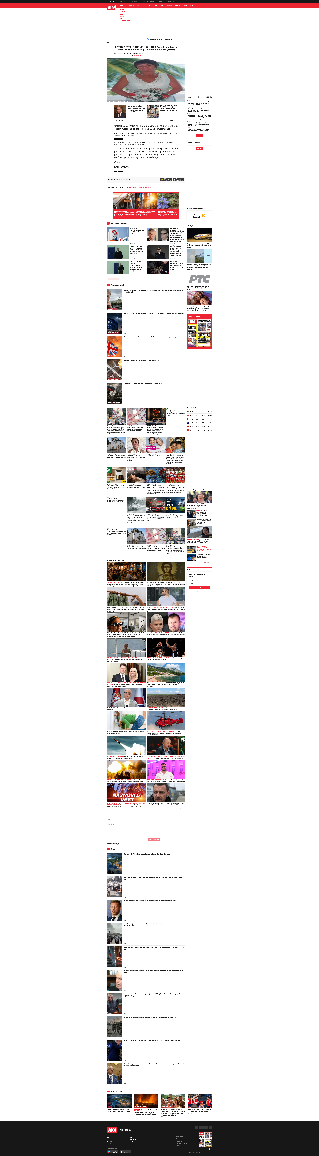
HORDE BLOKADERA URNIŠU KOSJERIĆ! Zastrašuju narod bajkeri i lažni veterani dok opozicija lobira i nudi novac (168, 108)
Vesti (138, 5)
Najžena (177, 5)
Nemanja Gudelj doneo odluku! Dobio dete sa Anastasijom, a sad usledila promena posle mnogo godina (198, 308)
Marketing (179, 1137)
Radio (191, 5)
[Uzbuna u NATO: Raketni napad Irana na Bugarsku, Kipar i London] (114, 863)
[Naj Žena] (143, 1)
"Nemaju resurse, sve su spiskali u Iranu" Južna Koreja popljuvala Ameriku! (150, 1017)
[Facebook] (196, 1127)
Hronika (150, 5)
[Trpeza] (151, 1)
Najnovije (123, 5)
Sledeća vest (173, 120)
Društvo (123, 9)
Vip (162, 5)
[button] (157, 55)
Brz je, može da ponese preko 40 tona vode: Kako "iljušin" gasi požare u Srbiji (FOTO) (199, 245)
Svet (121, 15)
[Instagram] (200, 1127)
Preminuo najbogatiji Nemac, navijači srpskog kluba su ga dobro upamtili (198, 130)
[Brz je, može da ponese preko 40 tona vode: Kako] (199, 235)
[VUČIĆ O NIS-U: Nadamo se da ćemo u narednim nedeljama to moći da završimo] (118, 234)
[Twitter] (210, 1127)
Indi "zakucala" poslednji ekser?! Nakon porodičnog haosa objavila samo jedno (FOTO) (198, 103)
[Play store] (166, 179)
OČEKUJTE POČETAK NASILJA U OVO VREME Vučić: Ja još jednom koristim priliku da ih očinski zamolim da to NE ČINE (136, 109)
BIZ (144, 5)
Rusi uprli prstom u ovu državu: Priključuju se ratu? (142, 360)
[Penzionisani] (171, 1)
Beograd (122, 17)
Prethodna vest (120, 120)
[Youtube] (206, 1127)
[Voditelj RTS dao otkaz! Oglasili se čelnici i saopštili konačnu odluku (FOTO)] (199, 278)
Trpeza (185, 5)
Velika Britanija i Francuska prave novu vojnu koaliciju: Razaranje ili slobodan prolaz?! (154, 313)
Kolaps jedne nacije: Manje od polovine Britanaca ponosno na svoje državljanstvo (152, 337)
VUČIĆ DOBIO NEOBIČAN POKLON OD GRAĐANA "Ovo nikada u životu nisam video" (177, 265)
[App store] (178, 179)
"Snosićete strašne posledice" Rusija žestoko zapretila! (143, 383)
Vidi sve (199, 135)
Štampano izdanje (126, 20)
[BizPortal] (122, 1)
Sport (156, 5)
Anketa (189, 569)
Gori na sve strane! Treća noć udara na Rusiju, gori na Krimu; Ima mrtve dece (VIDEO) (145, 1112)
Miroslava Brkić (138, 55)
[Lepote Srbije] (134, 1)
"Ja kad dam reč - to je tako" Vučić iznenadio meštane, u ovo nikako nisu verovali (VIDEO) (198, 124)
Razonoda (169, 5)
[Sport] (160, 1)
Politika (122, 11)
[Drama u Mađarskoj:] (114, 910)
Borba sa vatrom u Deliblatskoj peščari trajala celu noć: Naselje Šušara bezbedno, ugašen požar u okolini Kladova (199, 267)
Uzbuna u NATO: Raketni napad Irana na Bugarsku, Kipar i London (147, 854)
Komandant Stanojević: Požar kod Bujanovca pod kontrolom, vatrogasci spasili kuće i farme (198, 110)
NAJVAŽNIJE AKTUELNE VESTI (140, 188)
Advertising (179, 1139)
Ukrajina (123, 13)
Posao (178, 1145)
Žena (131, 1141)
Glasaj (199, 587)
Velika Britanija (113, 279)
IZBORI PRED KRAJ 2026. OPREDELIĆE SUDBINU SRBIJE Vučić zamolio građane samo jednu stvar (137, 249)
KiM (121, 18)
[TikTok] (203, 1127)
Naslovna (131, 5)
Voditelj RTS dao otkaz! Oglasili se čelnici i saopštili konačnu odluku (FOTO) (198, 288)
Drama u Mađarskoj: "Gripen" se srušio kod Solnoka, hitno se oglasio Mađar (150, 900)
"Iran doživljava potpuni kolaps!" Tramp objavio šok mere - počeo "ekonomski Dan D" (153, 1040)
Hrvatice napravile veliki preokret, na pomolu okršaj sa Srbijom (199, 1110)
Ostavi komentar (154, 839)
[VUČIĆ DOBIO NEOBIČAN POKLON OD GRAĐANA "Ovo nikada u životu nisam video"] (158, 268)
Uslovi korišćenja (181, 1143)
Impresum (179, 1141)
